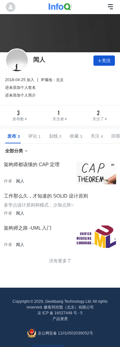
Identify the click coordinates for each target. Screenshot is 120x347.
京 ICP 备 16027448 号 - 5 (60, 313)
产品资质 (60, 319)
